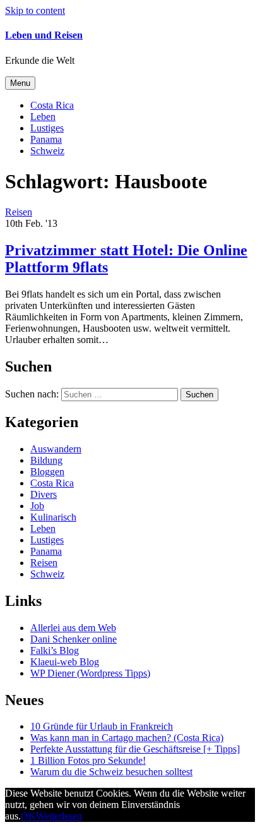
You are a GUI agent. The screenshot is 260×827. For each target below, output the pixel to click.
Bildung (46, 460)
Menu (20, 83)
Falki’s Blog (54, 650)
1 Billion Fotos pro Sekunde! (88, 760)
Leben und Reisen (44, 35)
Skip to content (35, 10)
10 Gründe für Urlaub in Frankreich (101, 726)
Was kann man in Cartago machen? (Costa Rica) (126, 737)
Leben (43, 116)
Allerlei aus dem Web (73, 627)
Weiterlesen (59, 816)
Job (37, 505)
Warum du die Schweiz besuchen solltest (111, 771)
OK (28, 816)
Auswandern (55, 449)
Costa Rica (52, 105)
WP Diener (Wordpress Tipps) (90, 673)
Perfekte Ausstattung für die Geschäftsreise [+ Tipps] (135, 749)
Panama (46, 139)
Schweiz (47, 150)
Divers (43, 494)
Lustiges (47, 128)
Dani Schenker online (73, 639)
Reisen (43, 562)
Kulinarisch (53, 517)
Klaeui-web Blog (64, 661)
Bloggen (47, 471)
